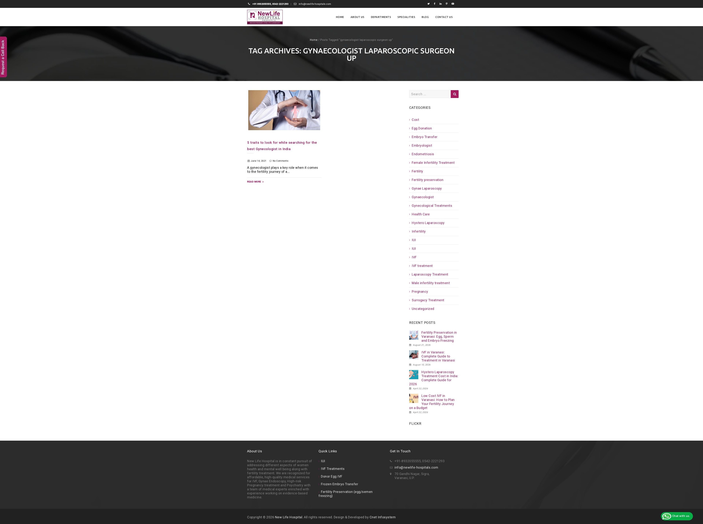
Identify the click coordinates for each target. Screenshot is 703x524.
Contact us (444, 17)
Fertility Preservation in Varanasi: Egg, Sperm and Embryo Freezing (439, 336)
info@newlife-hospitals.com (314, 4)
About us (357, 17)
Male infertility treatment (431, 283)
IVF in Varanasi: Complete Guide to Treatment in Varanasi (438, 356)
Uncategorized (423, 309)
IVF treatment (422, 266)
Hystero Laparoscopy (428, 223)
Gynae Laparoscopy (427, 188)
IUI (414, 240)
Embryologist (422, 145)
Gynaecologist (423, 197)
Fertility (417, 171)
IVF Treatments (333, 469)
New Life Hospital (288, 517)
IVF (414, 257)
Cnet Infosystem (383, 517)
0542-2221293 (280, 4)
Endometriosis (423, 154)
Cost (415, 120)
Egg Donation (422, 128)
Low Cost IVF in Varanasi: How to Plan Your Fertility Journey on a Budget (432, 402)
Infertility (419, 231)
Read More (254, 181)
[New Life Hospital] (265, 17)
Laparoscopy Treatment (430, 274)
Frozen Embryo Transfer (339, 484)
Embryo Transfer (425, 137)
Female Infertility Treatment (433, 163)
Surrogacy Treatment (428, 300)
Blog (425, 17)
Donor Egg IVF (331, 476)
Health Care (421, 214)
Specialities (406, 17)
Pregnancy (420, 291)
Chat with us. (680, 516)
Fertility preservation (427, 180)
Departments (381, 17)
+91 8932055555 (261, 4)
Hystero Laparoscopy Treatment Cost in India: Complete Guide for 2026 (433, 378)
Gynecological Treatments (432, 206)
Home (340, 17)
